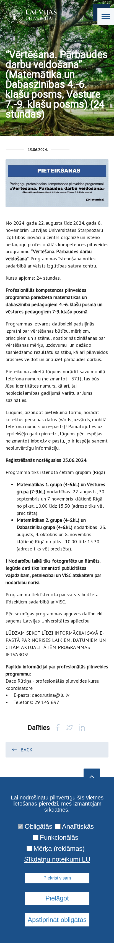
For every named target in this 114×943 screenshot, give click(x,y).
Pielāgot (57, 898)
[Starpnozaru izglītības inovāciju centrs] (29, 14)
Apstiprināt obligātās (57, 919)
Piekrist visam (57, 878)
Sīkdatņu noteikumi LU (57, 859)
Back (26, 749)
